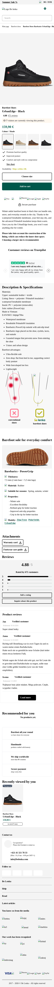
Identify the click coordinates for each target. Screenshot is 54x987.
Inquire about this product (25, 601)
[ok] (48, 18)
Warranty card (10, 542)
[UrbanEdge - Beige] (20, 141)
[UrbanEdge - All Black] (46, 141)
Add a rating (25, 595)
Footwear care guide (13, 549)
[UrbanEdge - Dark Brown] (33, 141)
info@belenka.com (19, 859)
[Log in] (37, 9)
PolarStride (33, 520)
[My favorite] (31, 9)
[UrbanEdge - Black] (8, 141)
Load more (25, 697)
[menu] (50, 9)
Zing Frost (22, 520)
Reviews (8, 557)
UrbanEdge (10, 523)
